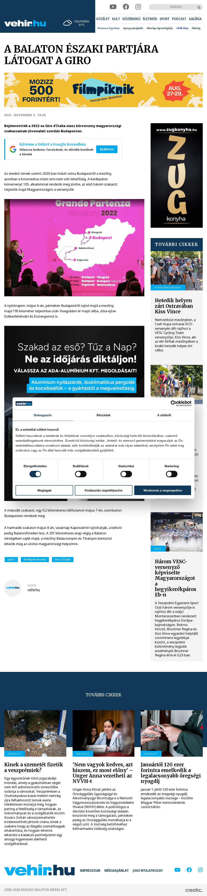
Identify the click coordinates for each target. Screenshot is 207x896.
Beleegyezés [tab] (43, 415)
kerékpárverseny (35, 559)
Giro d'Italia (62, 559)
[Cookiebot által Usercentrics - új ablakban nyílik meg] (173, 403)
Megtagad (44, 490)
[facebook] (126, 7)
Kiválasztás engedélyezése (104, 490)
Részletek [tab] (104, 415)
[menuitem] (103, 19)
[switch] (81, 474)
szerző (31, 585)
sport (11, 559)
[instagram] (138, 7)
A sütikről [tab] (164, 415)
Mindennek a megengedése (163, 490)
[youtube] (113, 7)
